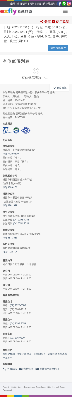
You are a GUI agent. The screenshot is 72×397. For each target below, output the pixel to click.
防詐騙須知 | (49, 3)
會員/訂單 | (23, 3)
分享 (47, 21)
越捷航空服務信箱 (47, 369)
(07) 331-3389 (10, 237)
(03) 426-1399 (10, 205)
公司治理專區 (24, 354)
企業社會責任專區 (57, 354)
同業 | (33, 3)
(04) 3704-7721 (21, 223)
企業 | (13, 3)
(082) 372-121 (10, 252)
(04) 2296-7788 (21, 219)
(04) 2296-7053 (18, 323)
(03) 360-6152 (10, 187)
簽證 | (39, 3)
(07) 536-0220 (17, 337)
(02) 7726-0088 (18, 305)
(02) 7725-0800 (11, 153)
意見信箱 (26, 369)
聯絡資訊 (59, 88)
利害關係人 (40, 354)
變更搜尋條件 (58, 48)
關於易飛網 (9, 354)
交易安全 (7, 357)
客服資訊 (10, 369)
